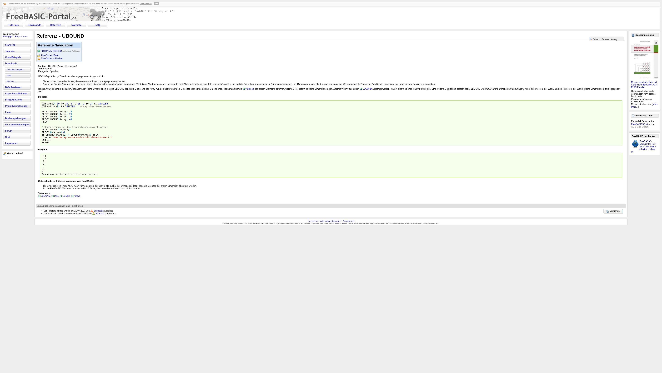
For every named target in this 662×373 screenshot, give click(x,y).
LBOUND (367, 89)
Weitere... (11, 81)
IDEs (9, 75)
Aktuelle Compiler (15, 69)
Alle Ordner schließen (51, 58)
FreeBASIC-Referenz (60, 51)
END (44, 140)
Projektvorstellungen (16, 106)
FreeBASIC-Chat (639, 124)
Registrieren (21, 36)
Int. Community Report (17, 124)
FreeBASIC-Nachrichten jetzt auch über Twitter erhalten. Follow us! (643, 146)
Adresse (250, 89)
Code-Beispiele (13, 57)
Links (8, 112)
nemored (100, 213)
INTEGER (103, 103)
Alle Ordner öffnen (50, 55)
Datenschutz (349, 221)
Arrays (77, 196)
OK (156, 3)
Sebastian (99, 210)
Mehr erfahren (146, 4)
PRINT (45, 111)
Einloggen (8, 36)
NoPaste (76, 25)
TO (62, 103)
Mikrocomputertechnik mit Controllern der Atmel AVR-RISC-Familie (644, 85)
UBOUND (54, 111)
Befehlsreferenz (13, 87)
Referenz (55, 25)
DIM (44, 103)
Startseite (10, 45)
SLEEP (45, 142)
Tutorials (13, 25)
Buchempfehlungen (15, 118)
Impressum (11, 143)
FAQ (97, 25)
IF (43, 134)
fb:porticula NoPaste (16, 93)
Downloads (34, 25)
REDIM (66, 196)
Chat (7, 137)
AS (95, 103)
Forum (8, 131)
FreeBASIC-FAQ (13, 99)
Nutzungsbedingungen (330, 221)
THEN (95, 134)
